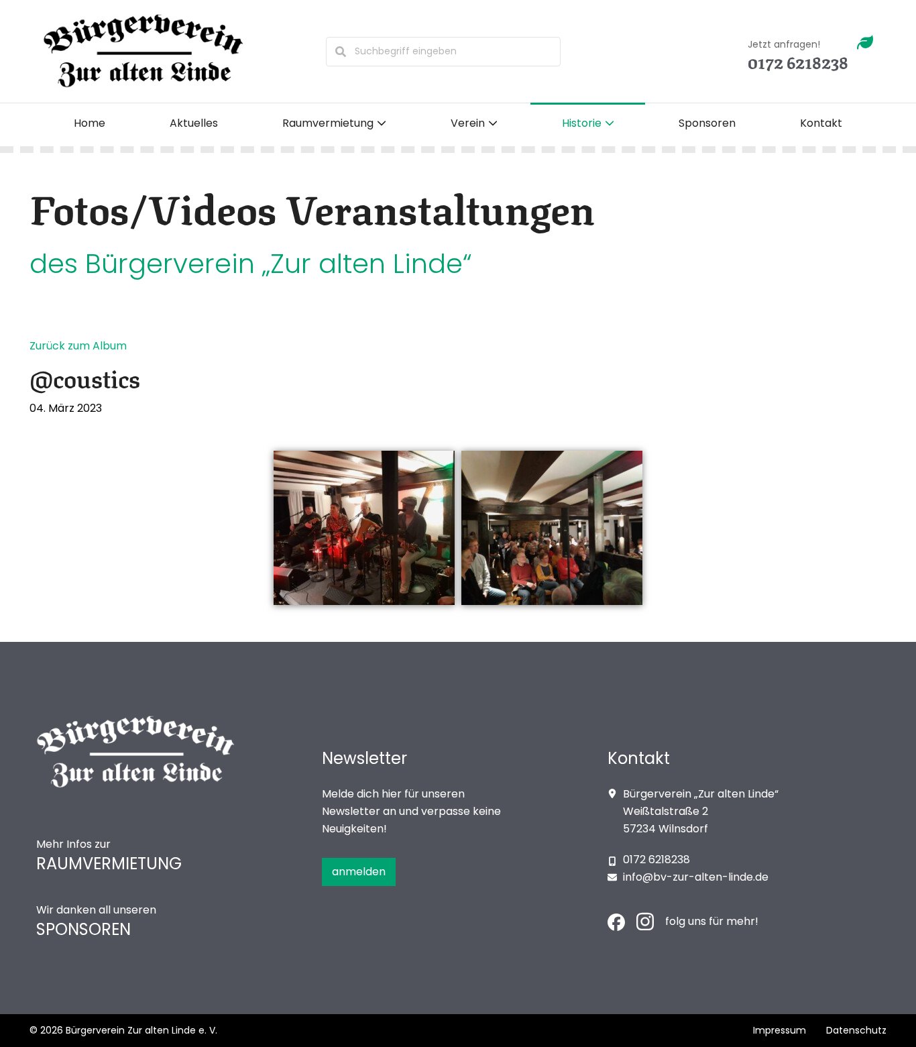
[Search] (341, 52)
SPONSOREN (83, 929)
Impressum (779, 1030)
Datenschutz (856, 1030)
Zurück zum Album (78, 345)
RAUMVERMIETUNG (109, 863)
